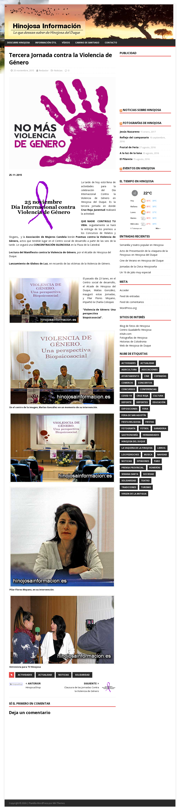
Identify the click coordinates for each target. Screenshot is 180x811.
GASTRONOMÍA (129, 434)
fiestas (149, 421)
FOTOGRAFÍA (128, 428)
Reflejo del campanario (134, 137)
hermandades (151, 434)
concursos (128, 389)
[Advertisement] (145, 82)
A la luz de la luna (131, 153)
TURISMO (146, 487)
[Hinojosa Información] (89, 37)
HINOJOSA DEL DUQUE (133, 441)
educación (159, 402)
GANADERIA (160, 428)
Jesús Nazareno (130, 131)
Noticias (58, 70)
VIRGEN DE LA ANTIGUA (133, 493)
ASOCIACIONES (150, 369)
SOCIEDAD (148, 474)
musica (148, 454)
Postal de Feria (129, 147)
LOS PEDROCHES (130, 454)
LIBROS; (161, 447)
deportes (142, 402)
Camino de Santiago (87, 42)
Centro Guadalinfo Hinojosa (135, 329)
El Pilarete (126, 159)
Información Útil (45, 42)
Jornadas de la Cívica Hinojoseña (138, 266)
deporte (126, 402)
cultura (158, 395)
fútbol (144, 428)
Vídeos (66, 42)
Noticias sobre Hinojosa (142, 110)
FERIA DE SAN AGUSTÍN (133, 415)
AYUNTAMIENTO (130, 376)
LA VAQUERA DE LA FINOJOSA (136, 447)
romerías (154, 467)
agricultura (129, 369)
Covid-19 (126, 395)
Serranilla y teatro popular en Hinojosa (141, 245)
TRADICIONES (128, 487)
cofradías (160, 376)
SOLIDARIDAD (82, 674)
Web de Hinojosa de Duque (135, 345)
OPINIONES (143, 461)
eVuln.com (125, 333)
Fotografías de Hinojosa (142, 123)
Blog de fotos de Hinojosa (135, 326)
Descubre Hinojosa (18, 42)
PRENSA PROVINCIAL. (132, 467)
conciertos (145, 382)
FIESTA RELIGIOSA (130, 421)
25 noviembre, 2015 (24, 70)
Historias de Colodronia (133, 341)
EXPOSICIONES (129, 408)
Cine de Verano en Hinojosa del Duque (142, 260)
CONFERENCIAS (148, 389)
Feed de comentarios (132, 302)
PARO (157, 461)
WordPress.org (128, 308)
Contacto (111, 42)
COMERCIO (127, 382)
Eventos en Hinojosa (139, 168)
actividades (25, 674)
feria (145, 408)
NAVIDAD (162, 454)
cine (146, 376)
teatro (145, 480)
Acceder (124, 290)
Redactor (44, 70)
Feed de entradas (130, 296)
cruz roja (142, 395)
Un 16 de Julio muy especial (135, 272)
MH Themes (59, 803)
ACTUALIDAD (45, 674)
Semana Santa (129, 474)
